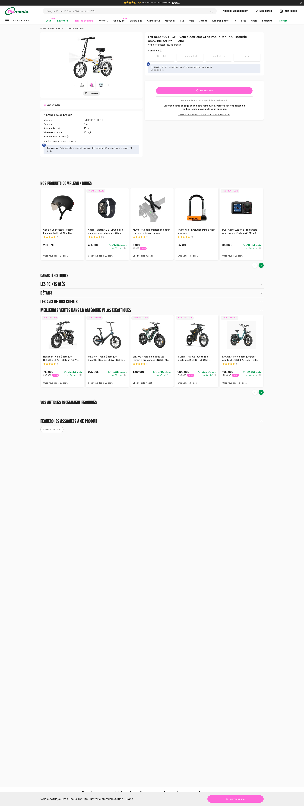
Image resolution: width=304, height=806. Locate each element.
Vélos (60, 28)
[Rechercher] (212, 11)
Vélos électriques (75, 28)
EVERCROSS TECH (93, 120)
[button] (108, 85)
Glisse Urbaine (47, 28)
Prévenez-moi (206, 90)
